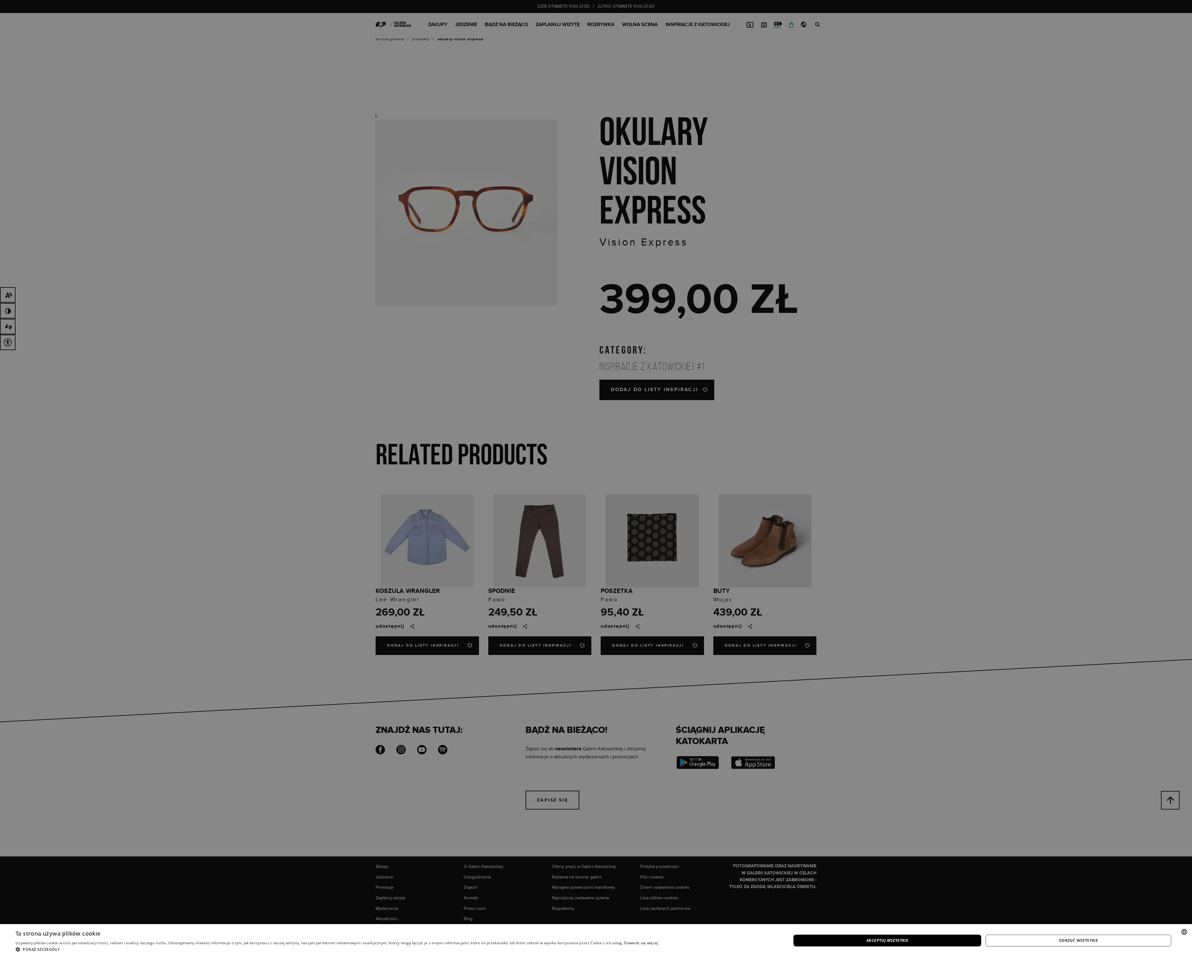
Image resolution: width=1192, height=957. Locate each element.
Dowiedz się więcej (641, 943)
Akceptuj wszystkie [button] (887, 940)
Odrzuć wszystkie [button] (1078, 940)
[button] (337, 949)
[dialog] (596, 478)
